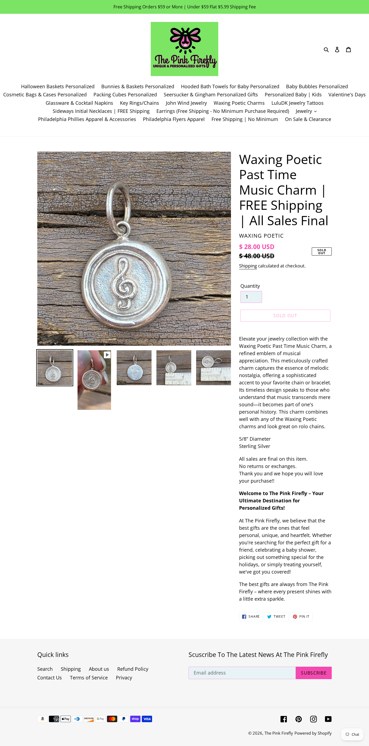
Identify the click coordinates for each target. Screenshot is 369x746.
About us (99, 669)
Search (45, 669)
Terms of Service (89, 677)
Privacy (124, 677)
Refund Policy (132, 669)
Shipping (248, 266)
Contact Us (49, 677)
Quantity (250, 286)
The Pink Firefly (278, 733)
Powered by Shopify (313, 733)
